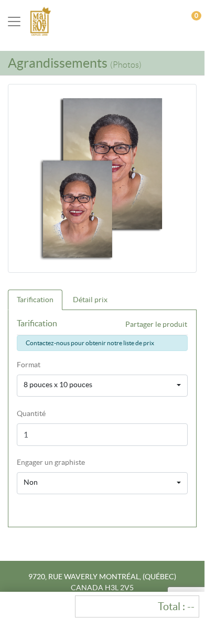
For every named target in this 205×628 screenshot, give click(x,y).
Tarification (35, 299)
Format (28, 364)
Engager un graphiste (51, 462)
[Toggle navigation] (14, 21)
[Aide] (90, 462)
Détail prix (90, 299)
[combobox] (102, 386)
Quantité (31, 413)
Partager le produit (156, 324)
